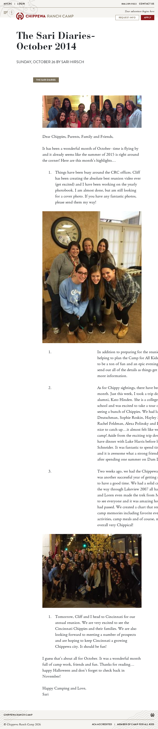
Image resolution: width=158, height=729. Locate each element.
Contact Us (146, 3)
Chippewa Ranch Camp (18, 714)
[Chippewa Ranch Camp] (45, 16)
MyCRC (8, 3)
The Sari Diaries (46, 79)
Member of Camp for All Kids (136, 724)
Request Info (127, 17)
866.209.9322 (129, 3)
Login (21, 3)
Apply (147, 17)
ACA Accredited (102, 724)
